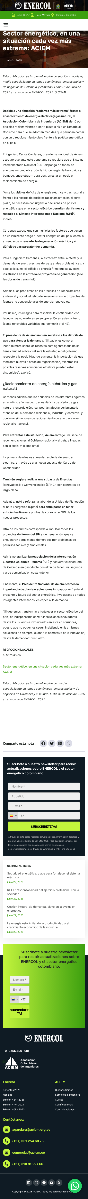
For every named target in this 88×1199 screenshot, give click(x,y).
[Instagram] (36, 1182)
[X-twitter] (59, 1182)
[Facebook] (44, 1182)
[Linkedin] (29, 1182)
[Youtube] (51, 1182)
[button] (6, 25)
